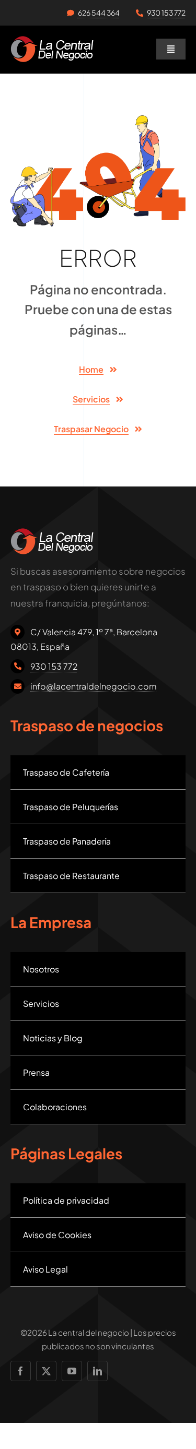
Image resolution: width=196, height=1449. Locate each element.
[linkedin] (97, 1371)
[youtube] (72, 1371)
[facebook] (20, 1371)
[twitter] (46, 1371)
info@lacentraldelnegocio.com (93, 686)
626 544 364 (99, 12)
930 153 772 (166, 12)
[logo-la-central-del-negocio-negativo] (52, 40)
